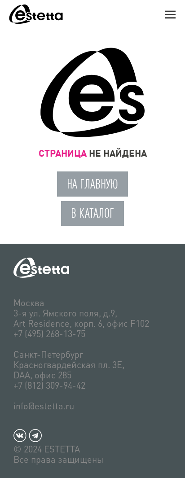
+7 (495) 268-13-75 (49, 333)
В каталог (92, 213)
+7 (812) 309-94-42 (49, 385)
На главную (92, 183)
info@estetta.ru (43, 406)
